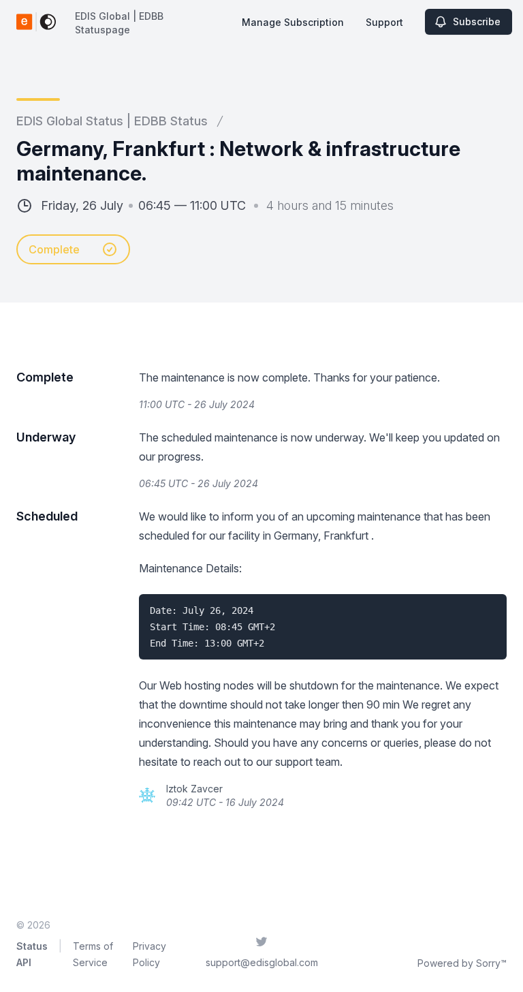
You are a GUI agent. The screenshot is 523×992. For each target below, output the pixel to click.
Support (384, 22)
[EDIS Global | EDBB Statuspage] (36, 21)
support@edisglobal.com (262, 962)
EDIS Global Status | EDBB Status (112, 121)
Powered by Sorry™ (462, 963)
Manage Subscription (293, 22)
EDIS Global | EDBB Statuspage (119, 22)
